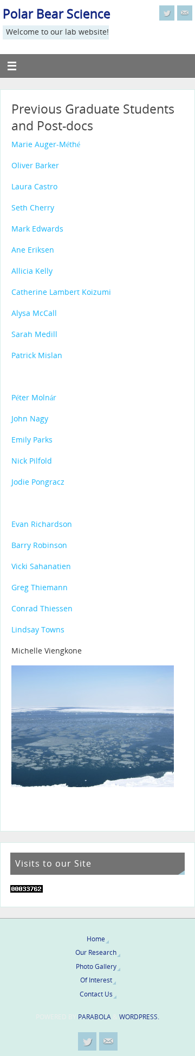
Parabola (94, 1016)
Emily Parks (32, 440)
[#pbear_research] (166, 13)
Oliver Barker (35, 165)
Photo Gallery (96, 966)
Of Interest (96, 980)
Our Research (95, 952)
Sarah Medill (34, 334)
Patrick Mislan (36, 355)
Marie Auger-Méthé (45, 144)
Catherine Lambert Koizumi (61, 292)
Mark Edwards (37, 229)
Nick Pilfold (31, 461)
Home (96, 938)
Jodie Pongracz (37, 482)
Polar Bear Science (56, 13)
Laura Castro (34, 187)
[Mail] (184, 13)
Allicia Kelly (32, 271)
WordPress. (139, 1016)
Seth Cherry (32, 208)
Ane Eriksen (32, 250)
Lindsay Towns (37, 630)
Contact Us (96, 994)
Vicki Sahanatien (41, 566)
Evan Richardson (41, 524)
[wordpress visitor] (26, 890)
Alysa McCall (34, 313)
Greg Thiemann (39, 587)
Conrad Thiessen (42, 608)
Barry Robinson (39, 545)
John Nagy (29, 419)
